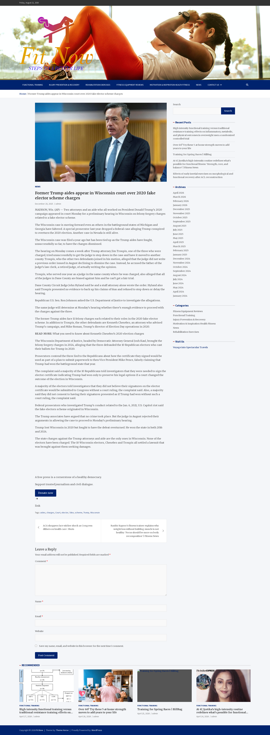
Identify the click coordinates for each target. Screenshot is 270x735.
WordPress (97, 730)
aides (42, 512)
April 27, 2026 (25, 716)
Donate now (45, 492)
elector (65, 512)
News (198, 84)
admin (58, 203)
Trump (86, 512)
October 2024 (180, 267)
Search (177, 104)
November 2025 (181, 213)
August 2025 (179, 225)
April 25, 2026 (143, 713)
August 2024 (180, 275)
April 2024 (178, 291)
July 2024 (178, 279)
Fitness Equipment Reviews (130, 84)
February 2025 (181, 250)
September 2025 (182, 221)
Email (39, 616)
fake (72, 512)
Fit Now (39, 730)
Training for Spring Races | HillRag (192, 154)
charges (50, 512)
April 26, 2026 (84, 716)
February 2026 (181, 201)
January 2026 (180, 205)
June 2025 (178, 234)
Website (39, 631)
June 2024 (178, 283)
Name (39, 601)
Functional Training (32, 84)
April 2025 (178, 242)
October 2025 (180, 217)
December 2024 (181, 258)
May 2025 (178, 238)
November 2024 (181, 262)
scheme (78, 512)
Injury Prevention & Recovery (64, 84)
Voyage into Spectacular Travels (190, 347)
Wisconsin (95, 512)
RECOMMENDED (31, 665)
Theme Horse (62, 730)
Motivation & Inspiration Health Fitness (170, 84)
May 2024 (178, 287)
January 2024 (180, 295)
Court (57, 512)
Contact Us (213, 84)
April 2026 (178, 192)
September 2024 (182, 271)
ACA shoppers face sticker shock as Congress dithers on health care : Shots (67, 527)
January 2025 (180, 254)
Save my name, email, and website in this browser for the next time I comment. (81, 646)
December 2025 (181, 209)
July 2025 (177, 229)
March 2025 (179, 246)
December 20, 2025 (44, 203)
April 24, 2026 (202, 716)
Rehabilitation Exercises (98, 84)
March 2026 (179, 196)
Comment (41, 561)
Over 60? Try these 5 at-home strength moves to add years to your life (102, 711)
